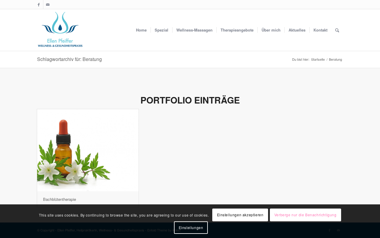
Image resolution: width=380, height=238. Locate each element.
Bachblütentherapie (59, 199)
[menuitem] (141, 30)
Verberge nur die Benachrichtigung (305, 214)
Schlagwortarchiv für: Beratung (69, 59)
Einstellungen (191, 227)
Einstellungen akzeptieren (240, 214)
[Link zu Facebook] (38, 4)
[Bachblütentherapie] (88, 150)
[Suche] (337, 30)
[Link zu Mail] (47, 4)
